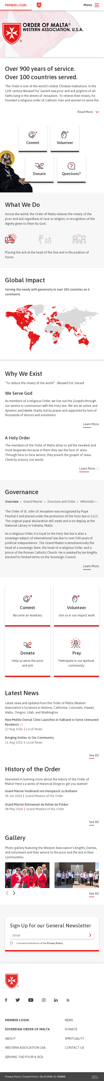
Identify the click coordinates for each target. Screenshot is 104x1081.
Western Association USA (25, 1047)
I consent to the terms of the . (39, 943)
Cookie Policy (30, 1076)
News (69, 1020)
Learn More (91, 424)
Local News (34, 729)
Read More (85, 112)
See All (94, 755)
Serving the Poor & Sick (24, 1057)
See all (94, 893)
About (10, 1038)
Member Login (17, 1020)
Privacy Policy (55, 943)
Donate (71, 1029)
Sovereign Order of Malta (27, 1029)
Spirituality (74, 1038)
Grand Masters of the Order (44, 796)
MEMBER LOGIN (16, 5)
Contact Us (74, 1047)
